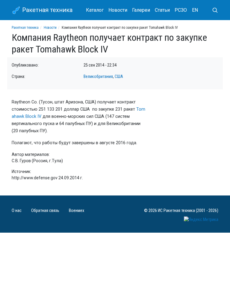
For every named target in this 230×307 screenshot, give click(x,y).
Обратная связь (45, 210)
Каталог (95, 10)
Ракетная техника (46, 9)
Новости (117, 10)
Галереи (141, 10)
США (119, 76)
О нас (17, 210)
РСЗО (181, 10)
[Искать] (212, 10)
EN (195, 10)
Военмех (76, 210)
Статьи (162, 10)
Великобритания (98, 76)
